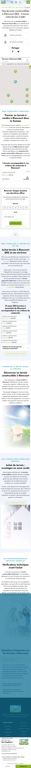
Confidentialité (18, 226)
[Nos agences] (16, 2)
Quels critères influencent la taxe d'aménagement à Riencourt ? (12, 684)
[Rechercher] (20, 2)
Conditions (24, 226)
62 (15, 208)
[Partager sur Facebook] (13, 52)
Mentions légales (8, 732)
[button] (15, 71)
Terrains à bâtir (11, 7)
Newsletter (8, 729)
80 (26, 208)
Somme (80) (21, 7)
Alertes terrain (8, 726)
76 (20, 208)
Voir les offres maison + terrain (15, 503)
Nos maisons (24, 723)
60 (10, 208)
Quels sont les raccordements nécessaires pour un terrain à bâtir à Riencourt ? (13, 691)
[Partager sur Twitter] (18, 52)
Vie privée (8, 735)
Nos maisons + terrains (23, 728)
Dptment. (15, 203)
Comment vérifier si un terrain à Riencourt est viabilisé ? (12, 659)
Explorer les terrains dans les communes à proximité (12, 348)
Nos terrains (23, 725)
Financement (24, 731)
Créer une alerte (15, 223)
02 (5, 208)
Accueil (3, 7)
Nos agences (24, 734)
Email (15, 212)
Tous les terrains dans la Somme (15, 354)
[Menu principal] (28, 2)
